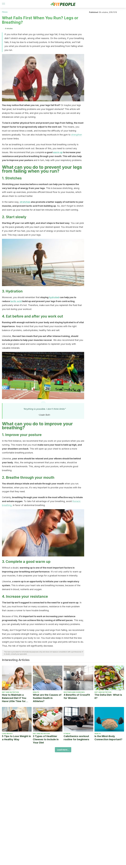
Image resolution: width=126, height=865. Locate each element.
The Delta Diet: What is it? (108, 696)
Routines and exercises (74, 692)
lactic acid (16, 301)
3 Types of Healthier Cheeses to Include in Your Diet (46, 739)
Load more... (63, 749)
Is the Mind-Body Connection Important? (108, 738)
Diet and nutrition (10, 692)
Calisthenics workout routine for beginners (76, 738)
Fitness (5, 12)
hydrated (54, 297)
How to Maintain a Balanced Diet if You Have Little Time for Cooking (14, 698)
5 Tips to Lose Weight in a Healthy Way (16, 738)
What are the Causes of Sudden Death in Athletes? (47, 698)
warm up (58, 152)
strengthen (76, 134)
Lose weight (7, 733)
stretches (25, 202)
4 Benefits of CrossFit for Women (77, 696)
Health (36, 692)
